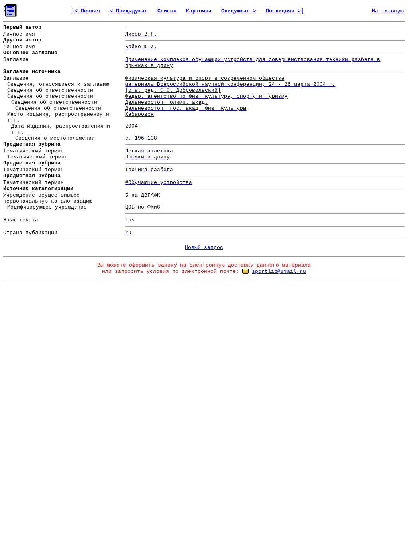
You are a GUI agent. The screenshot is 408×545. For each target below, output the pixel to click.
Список (167, 11)
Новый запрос (204, 248)
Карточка (199, 11)
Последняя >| (285, 11)
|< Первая (85, 11)
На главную (388, 11)
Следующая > (238, 11)
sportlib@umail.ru (279, 271)
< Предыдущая (129, 11)
